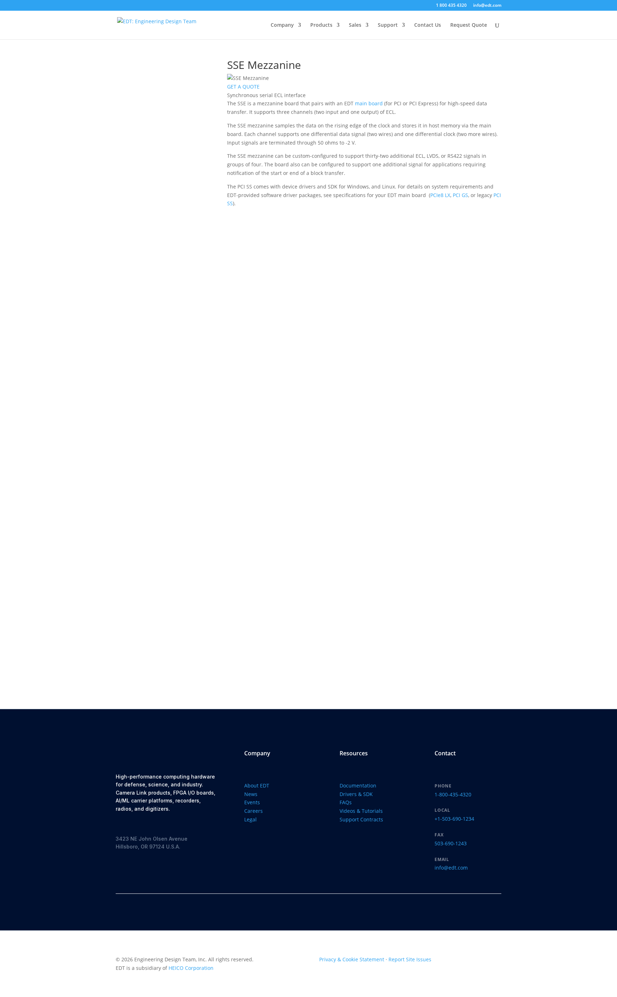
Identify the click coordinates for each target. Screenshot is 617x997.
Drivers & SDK (161, 663)
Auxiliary (145, 401)
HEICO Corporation (191, 968)
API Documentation (153, 570)
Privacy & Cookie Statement (351, 959)
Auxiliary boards (159, 410)
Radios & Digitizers (162, 191)
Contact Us (427, 25)
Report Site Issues (409, 959)
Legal (250, 819)
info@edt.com (487, 5)
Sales (355, 25)
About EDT (256, 785)
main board (369, 103)
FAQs (346, 802)
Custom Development (160, 428)
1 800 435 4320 (451, 5)
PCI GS (460, 195)
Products (321, 25)
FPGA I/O (145, 208)
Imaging (144, 328)
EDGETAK (151, 145)
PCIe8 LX (440, 195)
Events (252, 802)
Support (388, 25)
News (250, 794)
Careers (253, 810)
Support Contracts (361, 819)
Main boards (155, 255)
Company (282, 25)
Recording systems (162, 100)
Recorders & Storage (159, 91)
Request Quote (468, 25)
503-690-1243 (451, 843)
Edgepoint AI (155, 155)
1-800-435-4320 (453, 794)
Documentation (161, 638)
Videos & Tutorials (361, 810)
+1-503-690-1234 (454, 818)
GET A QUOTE (243, 86)
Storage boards (158, 109)
